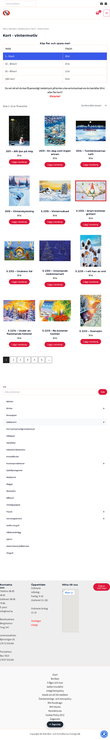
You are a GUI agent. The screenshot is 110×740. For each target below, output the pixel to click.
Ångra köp (55, 724)
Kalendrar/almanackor (15, 449)
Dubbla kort (55, 422)
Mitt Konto (55, 706)
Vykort (9, 539)
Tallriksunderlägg (13, 532)
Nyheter (9, 401)
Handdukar (11, 442)
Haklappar (10, 436)
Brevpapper (11, 415)
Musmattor (11, 491)
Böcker (55, 408)
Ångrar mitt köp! (101, 587)
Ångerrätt (55, 719)
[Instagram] (106, 3)
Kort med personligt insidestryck (20, 429)
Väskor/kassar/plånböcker (17, 546)
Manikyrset (11, 477)
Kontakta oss (55, 710)
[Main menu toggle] (106, 13)
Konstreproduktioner (55, 463)
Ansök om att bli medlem (55, 694)
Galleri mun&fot (55, 686)
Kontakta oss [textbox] (6, 586)
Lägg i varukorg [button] (19, 161)
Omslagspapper (13, 504)
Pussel (55, 511)
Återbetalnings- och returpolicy (55, 698)
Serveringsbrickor (55, 518)
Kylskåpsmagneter (14, 470)
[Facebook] (101, 3)
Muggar (9, 484)
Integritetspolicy (55, 690)
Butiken (13, 28)
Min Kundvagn (55, 702)
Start (55, 674)
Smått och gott (12, 525)
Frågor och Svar (55, 682)
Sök (4, 387)
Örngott (9, 553)
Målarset (10, 498)
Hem (5, 28)
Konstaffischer (12, 456)
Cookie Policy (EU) (55, 715)
